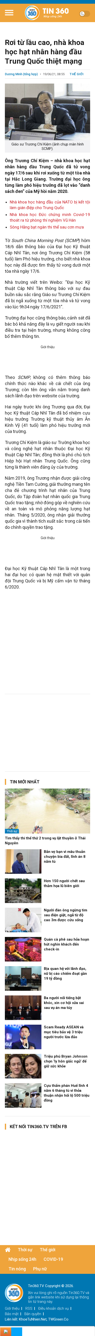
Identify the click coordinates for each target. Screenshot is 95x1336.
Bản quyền (32, 1314)
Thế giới (77, 74)
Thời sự (12, 831)
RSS (28, 1308)
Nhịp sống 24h (22, 1259)
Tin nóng (17, 1268)
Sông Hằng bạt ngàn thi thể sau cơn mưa (47, 227)
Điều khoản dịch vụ (53, 1308)
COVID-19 (53, 1259)
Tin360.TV (76, 1293)
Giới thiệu (12, 1308)
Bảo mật (12, 1314)
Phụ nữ (40, 1268)
